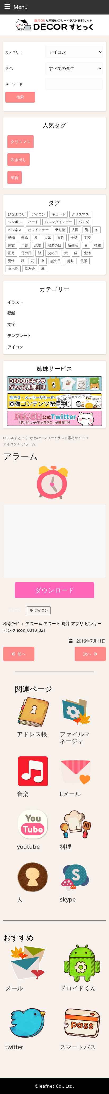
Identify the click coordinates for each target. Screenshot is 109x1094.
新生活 (73, 245)
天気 (47, 237)
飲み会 (30, 268)
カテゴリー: (14, 52)
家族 (11, 245)
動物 (11, 237)
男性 (11, 260)
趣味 (70, 260)
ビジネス (15, 229)
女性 (60, 237)
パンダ (84, 221)
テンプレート (19, 335)
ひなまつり (16, 214)
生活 (87, 252)
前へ (21, 654)
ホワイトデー (38, 229)
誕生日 (56, 260)
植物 (97, 245)
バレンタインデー (58, 221)
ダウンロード (54, 590)
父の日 (53, 252)
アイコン (38, 214)
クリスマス (80, 214)
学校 (87, 237)
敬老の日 (54, 245)
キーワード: (14, 84)
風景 (83, 260)
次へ (87, 654)
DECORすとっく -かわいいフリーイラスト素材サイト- (44, 438)
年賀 (24, 245)
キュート (58, 214)
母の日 (26, 252)
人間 (75, 229)
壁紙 (24, 237)
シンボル (15, 221)
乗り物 (60, 229)
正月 (11, 252)
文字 (11, 324)
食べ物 (13, 268)
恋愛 (37, 245)
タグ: (9, 68)
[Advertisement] (54, 541)
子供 (74, 237)
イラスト (15, 302)
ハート (33, 221)
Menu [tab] (20, 7)
